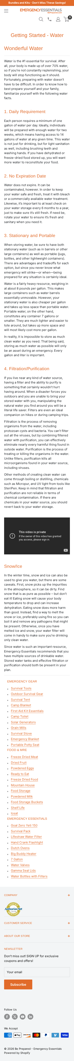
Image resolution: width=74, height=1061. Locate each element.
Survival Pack (20, 831)
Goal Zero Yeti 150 (24, 825)
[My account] (58, 19)
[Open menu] (6, 11)
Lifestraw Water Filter (26, 837)
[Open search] (41, 19)
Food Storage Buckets (27, 802)
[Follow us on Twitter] (15, 1017)
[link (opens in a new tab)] (13, 903)
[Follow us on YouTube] (22, 1017)
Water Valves (20, 865)
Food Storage (20, 791)
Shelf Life (18, 808)
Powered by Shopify (17, 1052)
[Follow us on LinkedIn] (30, 1017)
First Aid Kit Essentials (27, 711)
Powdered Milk (22, 796)
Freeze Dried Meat (24, 757)
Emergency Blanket (25, 739)
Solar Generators (23, 722)
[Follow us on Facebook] (7, 1017)
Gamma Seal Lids (23, 870)
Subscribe (18, 984)
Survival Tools (21, 688)
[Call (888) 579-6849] (49, 19)
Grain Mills (18, 728)
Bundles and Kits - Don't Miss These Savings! (37, 2)
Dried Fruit (19, 763)
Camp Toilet (19, 716)
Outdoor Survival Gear (27, 694)
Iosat (14, 813)
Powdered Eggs (22, 768)
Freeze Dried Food (24, 779)
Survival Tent (20, 700)
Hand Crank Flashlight (27, 842)
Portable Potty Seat (25, 745)
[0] (66, 19)
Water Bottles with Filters (29, 876)
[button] (66, 19)
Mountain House (23, 785)
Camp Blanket (21, 705)
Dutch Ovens (20, 848)
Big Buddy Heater (23, 854)
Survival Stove (21, 733)
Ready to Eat (20, 774)
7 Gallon (17, 859)
